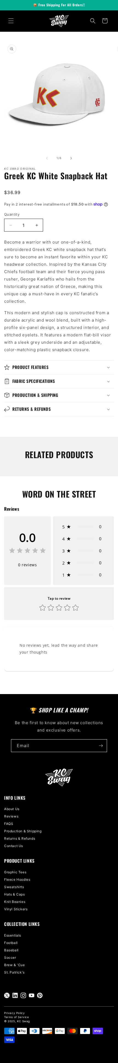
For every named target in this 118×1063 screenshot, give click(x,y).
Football (11, 943)
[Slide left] (47, 158)
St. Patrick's (14, 972)
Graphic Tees (15, 872)
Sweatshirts (14, 887)
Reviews (11, 816)
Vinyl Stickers (15, 909)
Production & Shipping (23, 831)
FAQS (8, 824)
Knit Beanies (14, 902)
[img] (27, 551)
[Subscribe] (101, 745)
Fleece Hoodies (17, 879)
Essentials (12, 935)
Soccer (10, 957)
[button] (11, 21)
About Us (11, 809)
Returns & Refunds (19, 838)
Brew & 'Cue (14, 965)
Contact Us (13, 846)
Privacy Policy (14, 1013)
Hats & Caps (14, 894)
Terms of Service (16, 1017)
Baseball (11, 950)
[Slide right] (71, 158)
